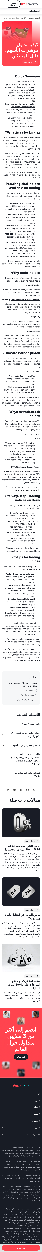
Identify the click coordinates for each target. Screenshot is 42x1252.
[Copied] (34, 790)
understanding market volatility (25, 299)
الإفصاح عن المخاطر (26, 1242)
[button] (2, 4)
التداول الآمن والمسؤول (10, 1242)
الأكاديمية (24, 18)
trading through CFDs (30, 421)
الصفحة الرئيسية (34, 18)
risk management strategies (23, 107)
